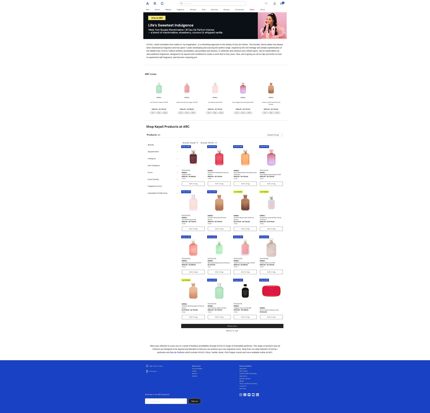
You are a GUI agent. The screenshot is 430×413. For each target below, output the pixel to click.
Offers (252, 10)
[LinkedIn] (257, 395)
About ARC (242, 368)
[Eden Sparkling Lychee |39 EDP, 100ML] (193, 248)
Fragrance (180, 10)
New (147, 10)
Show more (232, 326)
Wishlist (194, 376)
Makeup (168, 10)
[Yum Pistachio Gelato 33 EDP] (159, 88)
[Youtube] (253, 395)
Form (150, 172)
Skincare (193, 10)
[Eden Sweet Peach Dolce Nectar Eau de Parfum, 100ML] (245, 157)
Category (152, 158)
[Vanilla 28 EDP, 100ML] (193, 158)
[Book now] (265, 3)
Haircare (227, 10)
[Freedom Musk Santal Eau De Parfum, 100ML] (219, 202)
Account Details (197, 368)
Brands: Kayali (190, 143)
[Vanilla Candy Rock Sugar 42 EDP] (187, 88)
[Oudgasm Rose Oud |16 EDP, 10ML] (245, 292)
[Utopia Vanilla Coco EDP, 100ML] (271, 248)
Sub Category (154, 165)
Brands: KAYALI (208, 143)
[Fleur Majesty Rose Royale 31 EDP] (243, 88)
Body (203, 10)
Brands (157, 10)
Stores (262, 10)
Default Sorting (273, 135)
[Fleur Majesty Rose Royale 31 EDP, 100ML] (271, 158)
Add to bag (193, 184)
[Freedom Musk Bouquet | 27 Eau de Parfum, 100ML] (193, 291)
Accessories (239, 10)
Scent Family (153, 179)
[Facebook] (245, 395)
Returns (194, 373)
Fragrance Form (155, 186)
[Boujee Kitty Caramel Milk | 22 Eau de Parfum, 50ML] (271, 202)
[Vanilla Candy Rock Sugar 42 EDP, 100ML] (245, 248)
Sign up (194, 401)
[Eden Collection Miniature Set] (271, 293)
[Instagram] (240, 395)
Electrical (214, 10)
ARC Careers (243, 371)
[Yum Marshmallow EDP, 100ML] (193, 203)
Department (153, 152)
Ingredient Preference (157, 193)
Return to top (232, 331)
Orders (194, 371)
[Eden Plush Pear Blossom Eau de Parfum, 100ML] (219, 157)
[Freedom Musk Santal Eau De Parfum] (271, 88)
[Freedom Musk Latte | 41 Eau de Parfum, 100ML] (245, 202)
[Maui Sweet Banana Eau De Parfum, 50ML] (219, 248)
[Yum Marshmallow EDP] (215, 88)
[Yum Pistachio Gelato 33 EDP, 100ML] (219, 292)
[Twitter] (249, 395)
